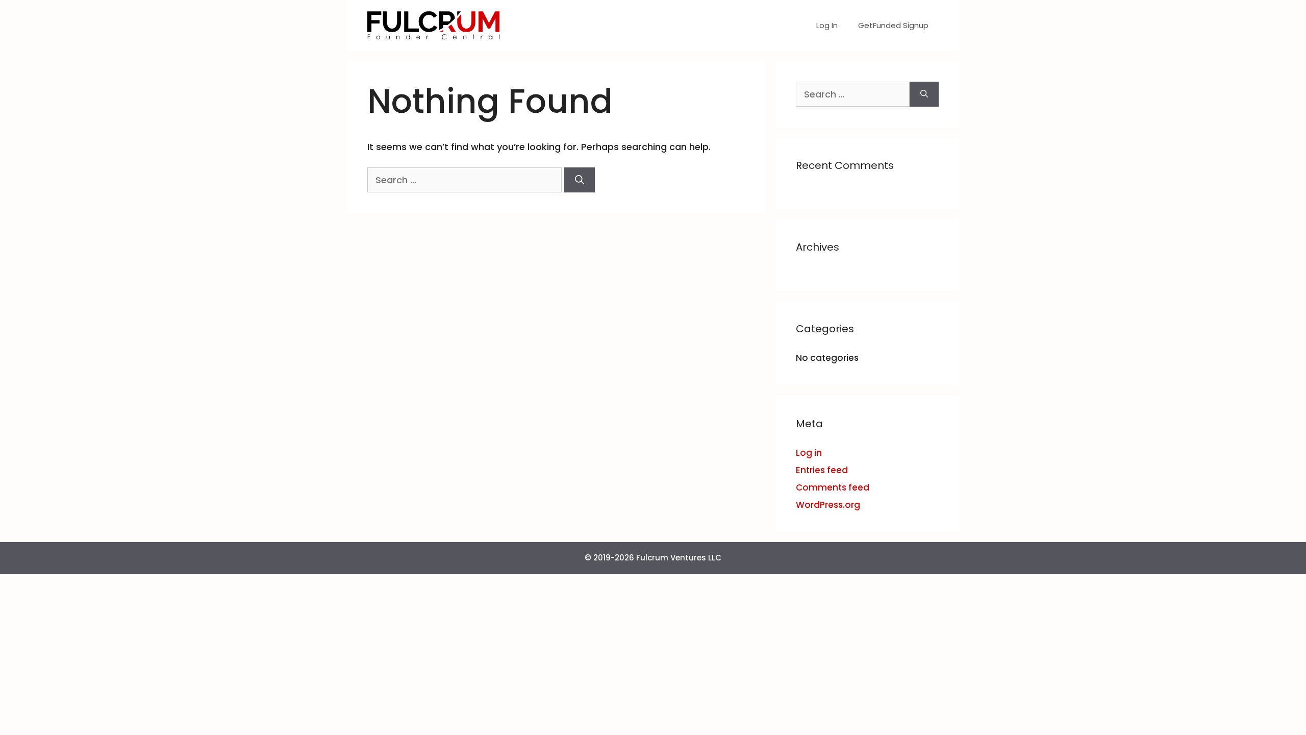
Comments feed (832, 487)
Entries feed (822, 470)
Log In (827, 25)
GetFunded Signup (893, 25)
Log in (809, 453)
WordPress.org (828, 505)
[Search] (579, 179)
